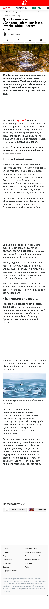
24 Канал (6, 8)
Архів (27, 567)
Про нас (6, 548)
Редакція (6, 552)
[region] (24, 603)
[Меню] (4, 3)
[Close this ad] (47, 595)
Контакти (28, 563)
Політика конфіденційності (34, 556)
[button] (8, 40)
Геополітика (21, 8)
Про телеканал (8, 559)
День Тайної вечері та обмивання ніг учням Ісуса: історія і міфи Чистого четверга (34, 12)
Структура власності (10, 571)
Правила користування (33, 552)
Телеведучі (7, 563)
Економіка (36, 8)
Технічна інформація (32, 559)
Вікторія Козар (14, 34)
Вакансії (6, 567)
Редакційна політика (10, 556)
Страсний (21, 120)
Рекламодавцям (31, 548)
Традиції (16, 12)
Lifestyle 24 (7, 12)
